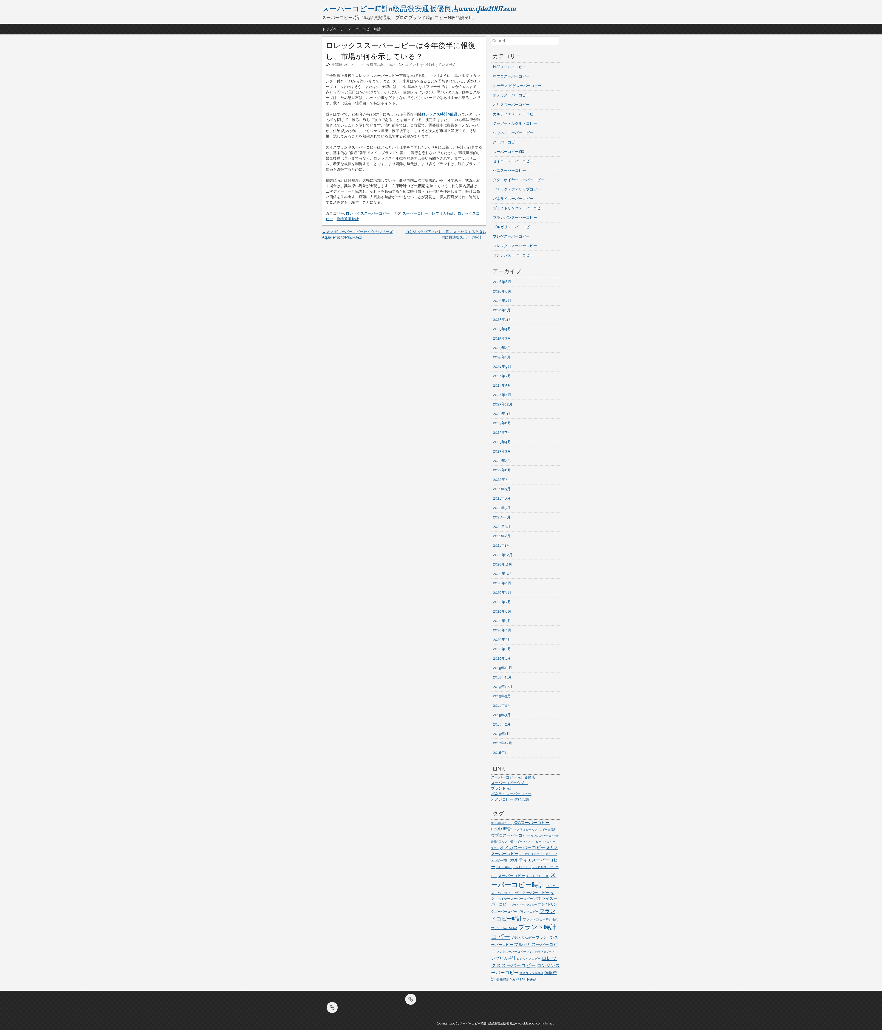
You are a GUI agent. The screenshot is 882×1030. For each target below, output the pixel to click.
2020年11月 (502, 564)
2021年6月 (502, 498)
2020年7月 (502, 602)
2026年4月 (502, 300)
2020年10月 (503, 573)
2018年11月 (502, 752)
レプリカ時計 (443, 213)
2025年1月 (501, 357)
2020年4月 (502, 630)
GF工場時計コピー (501, 823)
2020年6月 (502, 611)
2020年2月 (502, 649)
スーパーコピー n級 (537, 876)
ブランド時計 (502, 788)
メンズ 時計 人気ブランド (541, 951)
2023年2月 (502, 461)
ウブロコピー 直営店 (544, 829)
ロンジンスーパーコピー (513, 255)
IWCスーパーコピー (509, 67)
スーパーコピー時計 (364, 29)
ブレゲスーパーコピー (511, 236)
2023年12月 (502, 404)
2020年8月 (502, 592)
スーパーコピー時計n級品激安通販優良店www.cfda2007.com (419, 8)
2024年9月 (502, 366)
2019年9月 (502, 696)
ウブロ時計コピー (512, 841)
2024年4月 (502, 395)
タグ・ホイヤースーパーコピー (518, 180)
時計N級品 (528, 979)
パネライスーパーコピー (513, 199)
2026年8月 (502, 282)
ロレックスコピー (529, 958)
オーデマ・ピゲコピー (532, 854)
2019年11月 (502, 677)
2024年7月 (502, 376)
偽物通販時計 (348, 219)
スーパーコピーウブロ (509, 783)
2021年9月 (502, 489)
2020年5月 (502, 621)
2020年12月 (503, 555)
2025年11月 (502, 319)
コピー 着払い (504, 867)
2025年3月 (502, 338)
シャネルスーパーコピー (513, 133)
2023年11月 (502, 413)
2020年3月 (502, 639)
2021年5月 (501, 508)
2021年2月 (501, 536)
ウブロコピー (522, 829)
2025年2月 (502, 348)
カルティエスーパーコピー (515, 114)
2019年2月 (502, 724)
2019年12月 (502, 668)
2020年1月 (502, 658)
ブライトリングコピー (524, 904)
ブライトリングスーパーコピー (518, 208)
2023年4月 (502, 442)
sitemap (548, 1023)
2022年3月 (502, 479)
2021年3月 (501, 526)
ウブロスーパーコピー (511, 76)
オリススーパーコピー (511, 104)
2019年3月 (502, 715)
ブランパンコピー (523, 937)
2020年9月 (502, 583)
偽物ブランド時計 (531, 973)
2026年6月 (502, 291)
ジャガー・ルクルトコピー (515, 123)
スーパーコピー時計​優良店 (513, 777)
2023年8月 (502, 423)
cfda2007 (387, 64)
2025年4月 (502, 329)
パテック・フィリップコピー (517, 189)
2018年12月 (502, 743)
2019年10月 (502, 686)
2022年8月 (502, 470)
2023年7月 (502, 432)
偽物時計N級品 (507, 979)
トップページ (333, 29)
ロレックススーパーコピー (368, 213)
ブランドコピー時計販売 (540, 919)
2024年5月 (502, 385)
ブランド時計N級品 (504, 928)
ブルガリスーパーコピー (513, 227)
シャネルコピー (522, 867)
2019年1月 (501, 734)
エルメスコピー (532, 841)
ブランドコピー (528, 911)
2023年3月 (502, 451)
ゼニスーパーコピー (509, 170)
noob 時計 (501, 829)
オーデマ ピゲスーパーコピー (517, 86)
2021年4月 (502, 517)
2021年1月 (501, 545)
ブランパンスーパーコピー (515, 217)
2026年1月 (502, 310)
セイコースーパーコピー (513, 161)
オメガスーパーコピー (511, 95)
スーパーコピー (415, 213)
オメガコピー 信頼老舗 (510, 799)
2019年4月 (502, 705)
